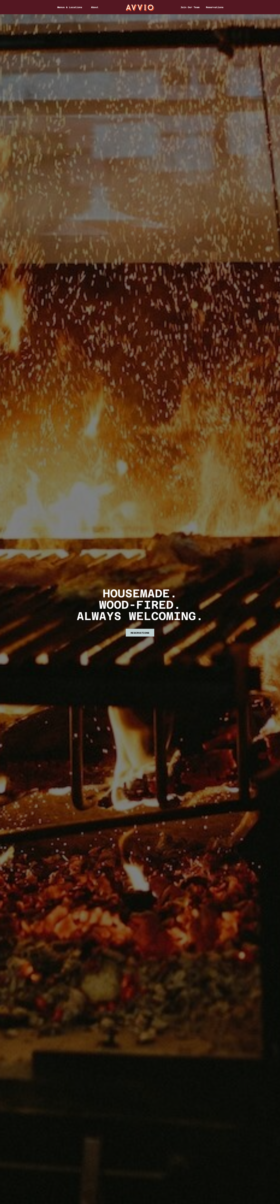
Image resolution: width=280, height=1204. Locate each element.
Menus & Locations (69, 7)
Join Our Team (190, 7)
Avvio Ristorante (140, 8)
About (94, 7)
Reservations (214, 7)
